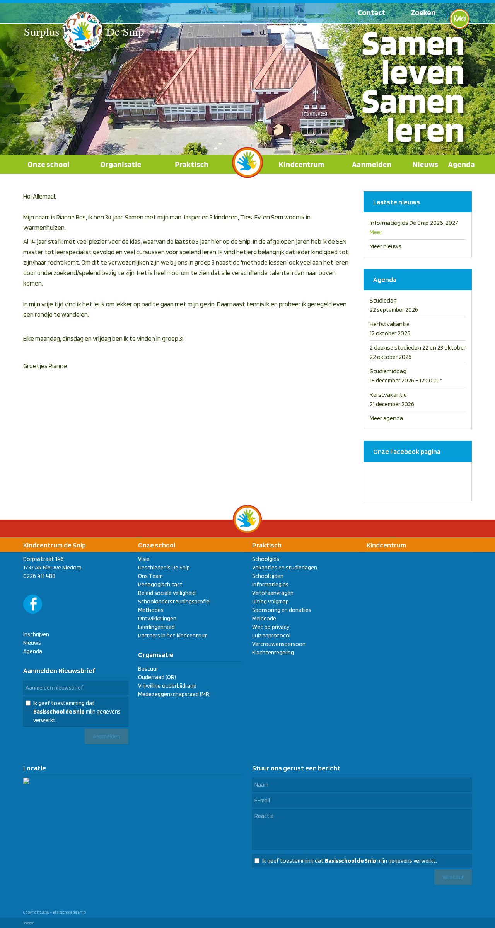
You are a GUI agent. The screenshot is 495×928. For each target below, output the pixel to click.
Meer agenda (386, 418)
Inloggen (28, 923)
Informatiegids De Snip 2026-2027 (414, 222)
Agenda (32, 651)
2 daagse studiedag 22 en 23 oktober (418, 347)
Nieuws (32, 642)
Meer (376, 232)
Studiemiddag (388, 371)
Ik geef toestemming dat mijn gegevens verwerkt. (77, 712)
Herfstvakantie (390, 324)
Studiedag (383, 300)
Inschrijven (36, 634)
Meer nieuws (385, 246)
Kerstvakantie (388, 394)
